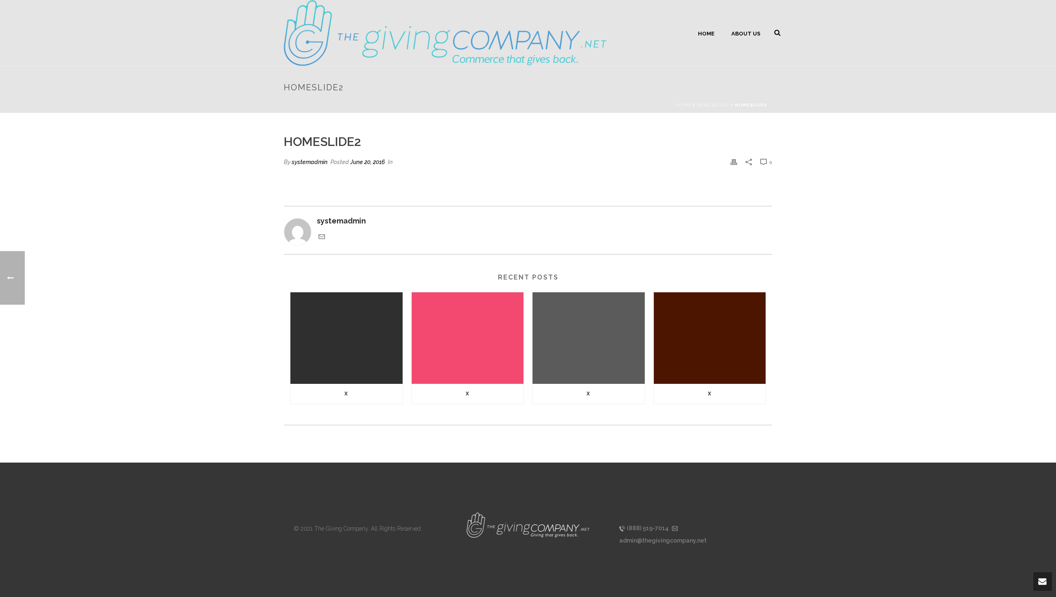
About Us (745, 34)
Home (706, 34)
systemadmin (310, 162)
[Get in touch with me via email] (321, 237)
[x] (346, 338)
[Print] (734, 161)
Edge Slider (713, 105)
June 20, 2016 (367, 162)
